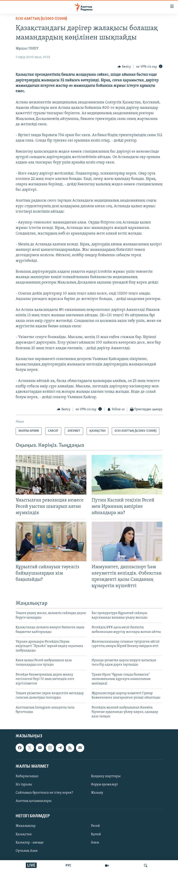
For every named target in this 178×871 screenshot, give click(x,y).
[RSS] (70, 748)
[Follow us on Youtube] (40, 748)
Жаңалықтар (26, 826)
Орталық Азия (27, 851)
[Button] (124, 67)
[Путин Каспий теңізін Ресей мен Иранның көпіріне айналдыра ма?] (127, 475)
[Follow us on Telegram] (60, 748)
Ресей (95, 826)
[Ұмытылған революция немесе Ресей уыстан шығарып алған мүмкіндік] (51, 475)
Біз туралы (24, 784)
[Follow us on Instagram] (50, 748)
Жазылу (97, 792)
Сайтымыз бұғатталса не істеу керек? (44, 792)
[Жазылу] (80, 748)
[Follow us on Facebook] (20, 748)
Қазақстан (24, 834)
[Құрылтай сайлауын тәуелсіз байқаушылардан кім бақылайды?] (51, 541)
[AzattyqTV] (106, 865)
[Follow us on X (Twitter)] (30, 748)
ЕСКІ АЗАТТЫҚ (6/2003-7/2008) (41, 19)
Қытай (96, 834)
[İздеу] (145, 865)
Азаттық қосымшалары (33, 801)
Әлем (95, 842)
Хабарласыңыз (27, 776)
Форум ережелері (104, 784)
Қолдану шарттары (105, 776)
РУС (68, 865)
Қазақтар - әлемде (30, 842)
